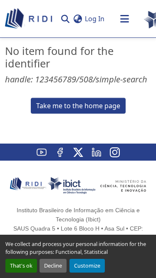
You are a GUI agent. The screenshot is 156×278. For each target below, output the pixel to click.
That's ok (21, 265)
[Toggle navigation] (124, 19)
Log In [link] (94, 18)
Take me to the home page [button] (78, 105)
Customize (87, 265)
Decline (53, 265)
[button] (29, 18)
